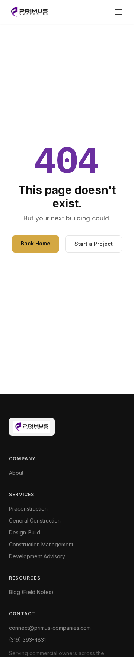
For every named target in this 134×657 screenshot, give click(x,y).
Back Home (35, 243)
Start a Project (93, 244)
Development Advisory (37, 556)
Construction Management (41, 544)
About (16, 473)
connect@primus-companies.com (50, 628)
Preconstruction (28, 508)
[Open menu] (118, 12)
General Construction (35, 520)
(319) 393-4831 (27, 640)
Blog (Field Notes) (31, 592)
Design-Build (24, 532)
